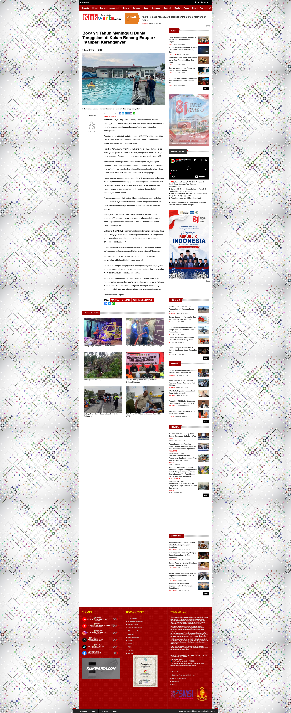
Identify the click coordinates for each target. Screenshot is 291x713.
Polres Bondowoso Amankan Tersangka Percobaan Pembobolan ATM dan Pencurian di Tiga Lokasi (182, 446)
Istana (102, 8)
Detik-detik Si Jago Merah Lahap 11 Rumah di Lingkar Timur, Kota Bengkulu (187, 190)
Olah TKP (126, 300)
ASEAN (130, 641)
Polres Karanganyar (142, 300)
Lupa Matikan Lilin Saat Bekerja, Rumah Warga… (144, 346)
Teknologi (172, 54)
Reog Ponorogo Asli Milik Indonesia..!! (186, 198)
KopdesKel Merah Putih (135, 621)
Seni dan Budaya (133, 637)
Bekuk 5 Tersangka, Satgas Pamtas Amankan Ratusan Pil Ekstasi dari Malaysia (187, 203)
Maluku (177, 8)
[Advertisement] (189, 290)
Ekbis (170, 44)
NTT (170, 322)
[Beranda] (102, 16)
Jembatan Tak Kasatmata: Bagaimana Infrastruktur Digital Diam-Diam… (181, 585)
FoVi (201, 8)
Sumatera (136, 8)
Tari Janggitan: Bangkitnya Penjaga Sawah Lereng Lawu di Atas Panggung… (183, 555)
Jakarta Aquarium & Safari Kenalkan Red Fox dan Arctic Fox (183, 564)
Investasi (131, 634)
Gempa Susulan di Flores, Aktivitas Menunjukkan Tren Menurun (182, 318)
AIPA (129, 647)
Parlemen (172, 375)
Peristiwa (115, 300)
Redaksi (175, 672)
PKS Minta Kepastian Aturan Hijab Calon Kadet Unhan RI (182, 392)
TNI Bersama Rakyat (135, 631)
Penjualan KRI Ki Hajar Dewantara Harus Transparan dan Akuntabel (182, 402)
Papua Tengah (174, 479)
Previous (207, 26)
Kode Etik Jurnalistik (179, 678)
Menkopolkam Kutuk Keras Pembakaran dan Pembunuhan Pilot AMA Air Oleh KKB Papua (183, 457)
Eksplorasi (173, 549)
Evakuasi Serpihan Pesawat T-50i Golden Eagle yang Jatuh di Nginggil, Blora (188, 194)
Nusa (194, 8)
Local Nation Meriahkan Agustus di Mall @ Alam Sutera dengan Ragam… (182, 39)
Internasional (114, 8)
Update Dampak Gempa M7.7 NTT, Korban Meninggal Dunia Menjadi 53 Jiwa (183, 350)
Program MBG (132, 618)
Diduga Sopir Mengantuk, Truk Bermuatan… (101, 346)
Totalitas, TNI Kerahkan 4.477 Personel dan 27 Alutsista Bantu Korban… (181, 309)
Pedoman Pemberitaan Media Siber (183, 675)
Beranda (85, 8)
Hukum (171, 463)
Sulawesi (167, 8)
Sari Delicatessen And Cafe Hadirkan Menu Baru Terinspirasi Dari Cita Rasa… (183, 59)
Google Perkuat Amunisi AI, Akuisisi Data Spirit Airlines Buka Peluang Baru (183, 49)
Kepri (171, 438)
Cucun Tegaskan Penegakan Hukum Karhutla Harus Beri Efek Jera (183, 371)
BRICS (130, 644)
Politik (171, 416)
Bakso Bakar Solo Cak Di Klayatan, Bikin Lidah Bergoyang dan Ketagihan (182, 544)
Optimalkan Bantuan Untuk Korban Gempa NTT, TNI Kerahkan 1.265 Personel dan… (182, 329)
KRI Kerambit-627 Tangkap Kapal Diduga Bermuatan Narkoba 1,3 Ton (182, 435)
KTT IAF (130, 653)
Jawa (146, 8)
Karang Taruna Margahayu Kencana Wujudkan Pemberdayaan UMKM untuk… (183, 575)
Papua (186, 8)
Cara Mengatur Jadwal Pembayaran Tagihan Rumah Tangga (182, 69)
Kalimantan (156, 8)
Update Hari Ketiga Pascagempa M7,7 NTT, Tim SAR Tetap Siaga (181, 338)
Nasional (126, 8)
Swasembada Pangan (135, 628)
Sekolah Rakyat (133, 624)
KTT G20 (131, 650)
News (94, 8)
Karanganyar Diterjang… (93, 379)
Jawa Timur (173, 451)
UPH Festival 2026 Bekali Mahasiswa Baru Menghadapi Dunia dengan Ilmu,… (183, 80)
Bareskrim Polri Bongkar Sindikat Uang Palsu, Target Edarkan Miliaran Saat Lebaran (183, 485)
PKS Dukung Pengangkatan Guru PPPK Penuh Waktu (182, 412)
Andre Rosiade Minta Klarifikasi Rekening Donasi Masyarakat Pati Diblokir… (182, 382)
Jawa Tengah (110, 116)
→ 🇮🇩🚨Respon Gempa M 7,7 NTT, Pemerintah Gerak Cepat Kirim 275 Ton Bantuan (186, 183)
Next (209, 26)
